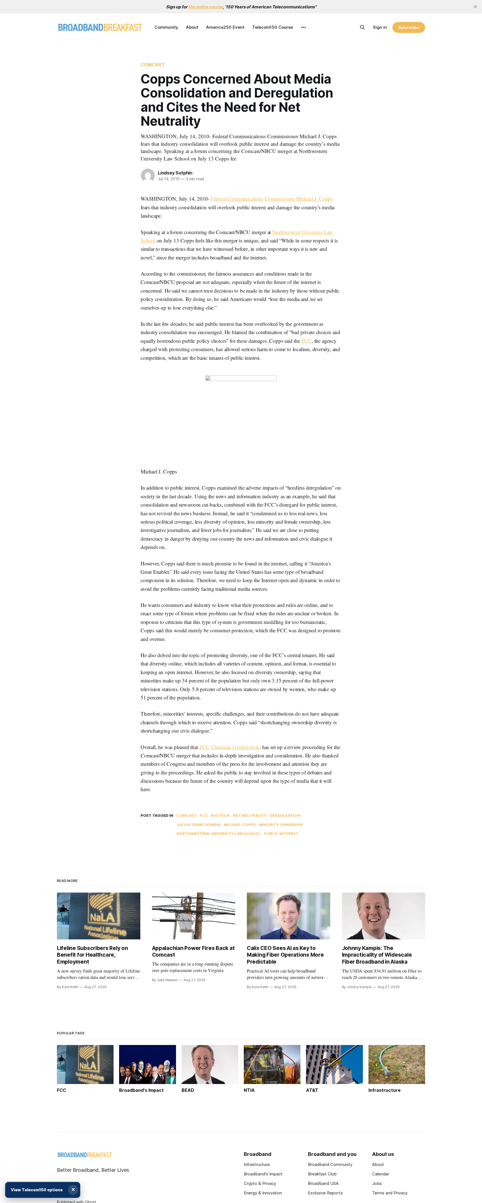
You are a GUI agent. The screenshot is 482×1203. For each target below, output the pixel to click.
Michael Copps (240, 824)
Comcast (153, 64)
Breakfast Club (322, 1174)
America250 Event (225, 27)
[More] (303, 27)
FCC (307, 340)
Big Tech (220, 815)
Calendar (380, 1174)
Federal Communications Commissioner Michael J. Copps (271, 198)
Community (166, 27)
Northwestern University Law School (219, 833)
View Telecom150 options (37, 1189)
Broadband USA (323, 1183)
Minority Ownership (281, 824)
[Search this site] (362, 27)
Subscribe (408, 27)
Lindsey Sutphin (175, 173)
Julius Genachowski (199, 824)
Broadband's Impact (263, 1174)
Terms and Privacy (390, 1192)
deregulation (285, 815)
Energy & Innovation (263, 1192)
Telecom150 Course (272, 27)
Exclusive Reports (325, 1192)
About (192, 27)
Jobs (377, 1183)
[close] (475, 6)
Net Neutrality (250, 815)
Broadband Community (330, 1164)
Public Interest (281, 833)
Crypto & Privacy (260, 1183)
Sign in (380, 27)
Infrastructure (257, 1164)
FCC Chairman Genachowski (230, 746)
